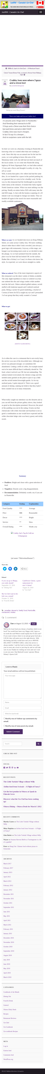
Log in (5, 1046)
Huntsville (31, 610)
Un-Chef (6, 1023)
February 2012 (8, 885)
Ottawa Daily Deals (9, 1009)
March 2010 (7, 977)
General (6, 1005)
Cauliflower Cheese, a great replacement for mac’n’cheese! (31, 583)
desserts (14, 610)
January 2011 (7, 933)
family (21, 610)
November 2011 (8, 898)
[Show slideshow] (22, 344)
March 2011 (7, 925)
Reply (33, 624)
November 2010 (8, 942)
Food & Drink (8, 1001)
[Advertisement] (22, 42)
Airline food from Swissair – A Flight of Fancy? (21, 787)
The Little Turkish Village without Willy (19, 782)
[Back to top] (40, 1069)
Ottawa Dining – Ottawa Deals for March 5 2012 (22, 807)
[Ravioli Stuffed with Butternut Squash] (22, 317)
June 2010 (6, 964)
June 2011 (6, 912)
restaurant (6, 612)
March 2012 (7, 881)
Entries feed (7, 1050)
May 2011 (6, 916)
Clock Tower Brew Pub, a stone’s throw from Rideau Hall (22, 74)
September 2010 (8, 951)
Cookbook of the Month (11, 992)
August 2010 (7, 955)
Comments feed (8, 1055)
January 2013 (7, 872)
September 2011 (8, 907)
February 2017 (8, 868)
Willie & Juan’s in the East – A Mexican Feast (24, 68)
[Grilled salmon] (10, 326)
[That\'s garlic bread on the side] (10, 317)
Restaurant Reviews (9, 1018)
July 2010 (6, 960)
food (25, 610)
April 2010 (7, 973)
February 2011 (8, 929)
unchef (13, 86)
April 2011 (6, 920)
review (12, 612)
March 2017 (7, 864)
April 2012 (7, 877)
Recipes (5, 1014)
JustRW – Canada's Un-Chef (13, 12)
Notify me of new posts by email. (19, 726)
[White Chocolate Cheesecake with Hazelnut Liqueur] (22, 335)
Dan (12, 623)
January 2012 (7, 890)
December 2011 (8, 894)
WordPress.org (8, 1059)
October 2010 (7, 947)
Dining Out (20, 86)
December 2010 (8, 938)
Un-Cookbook (8, 1027)
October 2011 (7, 903)
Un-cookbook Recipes (10, 1031)
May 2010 (6, 968)
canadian (7, 610)
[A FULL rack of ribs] (34, 317)
